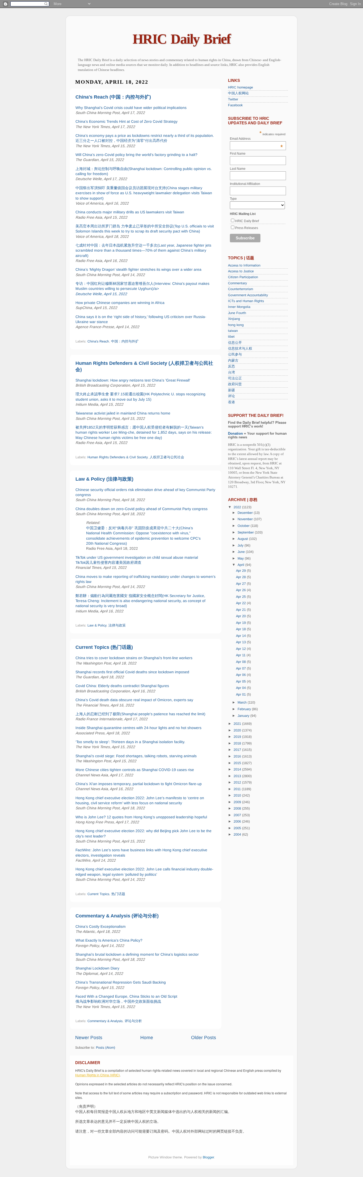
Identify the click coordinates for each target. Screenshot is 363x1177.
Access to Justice (241, 271)
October (244, 526)
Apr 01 (241, 694)
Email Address (256, 139)
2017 (238, 750)
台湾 (231, 372)
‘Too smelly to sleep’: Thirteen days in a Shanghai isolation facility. (130, 742)
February (245, 709)
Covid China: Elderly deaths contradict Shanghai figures (122, 686)
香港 (231, 402)
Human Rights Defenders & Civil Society (117, 457)
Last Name (238, 169)
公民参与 (235, 354)
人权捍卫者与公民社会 (167, 457)
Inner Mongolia (239, 307)
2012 (238, 782)
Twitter (233, 99)
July (241, 545)
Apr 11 (241, 655)
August (243, 539)
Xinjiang (234, 319)
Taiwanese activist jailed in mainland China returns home (122, 413)
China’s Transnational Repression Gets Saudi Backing (120, 982)
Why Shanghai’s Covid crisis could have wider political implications (131, 107)
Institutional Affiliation (245, 184)
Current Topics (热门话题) (104, 647)
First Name (238, 153)
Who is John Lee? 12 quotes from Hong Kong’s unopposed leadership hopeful (141, 817)
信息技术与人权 (240, 348)
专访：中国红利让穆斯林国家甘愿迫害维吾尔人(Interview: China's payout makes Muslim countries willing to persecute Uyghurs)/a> (142, 288)
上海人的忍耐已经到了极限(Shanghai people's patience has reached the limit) (140, 714)
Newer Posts (88, 1037)
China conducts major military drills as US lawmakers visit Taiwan (129, 212)
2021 (238, 724)
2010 (238, 795)
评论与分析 (133, 1021)
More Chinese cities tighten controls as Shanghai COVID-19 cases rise (134, 770)
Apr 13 (241, 642)
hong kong (236, 325)
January (244, 716)
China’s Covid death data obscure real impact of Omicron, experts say (134, 700)
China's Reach (98, 341)
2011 (238, 789)
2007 (238, 815)
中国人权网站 (238, 93)
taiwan (233, 331)
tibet (231, 336)
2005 (238, 828)
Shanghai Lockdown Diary (97, 968)
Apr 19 (241, 623)
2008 (238, 808)
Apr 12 (241, 649)
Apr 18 (241, 629)
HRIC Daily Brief (181, 38)
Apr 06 (241, 675)
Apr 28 (241, 577)
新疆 (231, 390)
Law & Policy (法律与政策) (104, 479)
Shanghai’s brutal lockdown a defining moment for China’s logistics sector (137, 954)
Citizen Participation (243, 277)
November (246, 519)
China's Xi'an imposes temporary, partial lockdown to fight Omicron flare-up (138, 784)
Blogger (208, 1157)
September (246, 532)
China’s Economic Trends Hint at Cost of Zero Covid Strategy (126, 121)
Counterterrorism (240, 289)
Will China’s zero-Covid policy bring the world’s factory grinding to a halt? (136, 155)
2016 (238, 756)
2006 (238, 821)
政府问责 (235, 384)
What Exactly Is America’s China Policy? (108, 940)
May (241, 558)
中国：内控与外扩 (125, 341)
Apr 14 (241, 636)
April (241, 565)
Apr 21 (241, 610)
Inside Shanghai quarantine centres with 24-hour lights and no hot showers (138, 728)
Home (146, 1037)
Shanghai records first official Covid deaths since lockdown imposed (132, 672)
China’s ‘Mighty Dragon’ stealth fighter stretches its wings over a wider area (138, 269)
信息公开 (235, 343)
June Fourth (237, 313)
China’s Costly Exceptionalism (100, 926)
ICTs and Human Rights (246, 301)
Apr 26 (241, 590)
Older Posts (203, 1037)
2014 (238, 769)
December (246, 513)
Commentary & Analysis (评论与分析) (117, 915)
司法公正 (235, 378)
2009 (238, 802)
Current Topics (98, 894)
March (243, 702)
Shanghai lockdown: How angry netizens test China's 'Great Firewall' (132, 380)
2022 (238, 507)
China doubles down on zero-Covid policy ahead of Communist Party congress (141, 509)
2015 (238, 763)
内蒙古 (233, 360)
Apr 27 (241, 584)
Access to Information (244, 265)
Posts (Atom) (105, 1047)
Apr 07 (241, 668)
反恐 (231, 366)
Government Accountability (248, 295)
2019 (238, 737)
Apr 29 (241, 571)
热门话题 (118, 894)
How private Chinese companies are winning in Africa (119, 302)
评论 (231, 396)
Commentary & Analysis (105, 1021)
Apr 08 (241, 662)
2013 (238, 776)
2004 (238, 834)
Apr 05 (241, 681)
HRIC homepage (240, 87)
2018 (238, 743)
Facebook (235, 105)
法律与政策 (117, 625)
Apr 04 (241, 688)
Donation (235, 433)
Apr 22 (241, 603)
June (242, 552)
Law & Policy (96, 625)
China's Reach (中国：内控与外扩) (113, 97)
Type (233, 199)
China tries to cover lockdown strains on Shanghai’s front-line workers (133, 658)
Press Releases (246, 228)
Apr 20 (241, 616)
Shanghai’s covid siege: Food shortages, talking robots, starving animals (136, 756)
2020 (238, 730)
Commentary (237, 283)
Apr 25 (241, 597)
